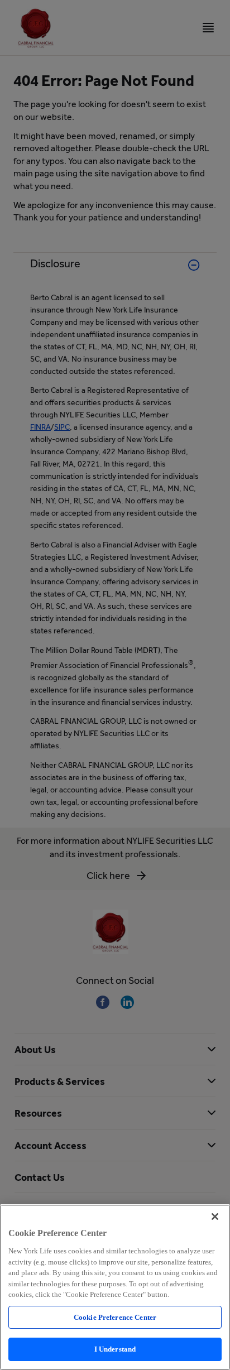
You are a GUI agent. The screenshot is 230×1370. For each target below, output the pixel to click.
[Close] (215, 1216)
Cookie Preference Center (115, 1317)
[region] (115, 1287)
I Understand (115, 1349)
